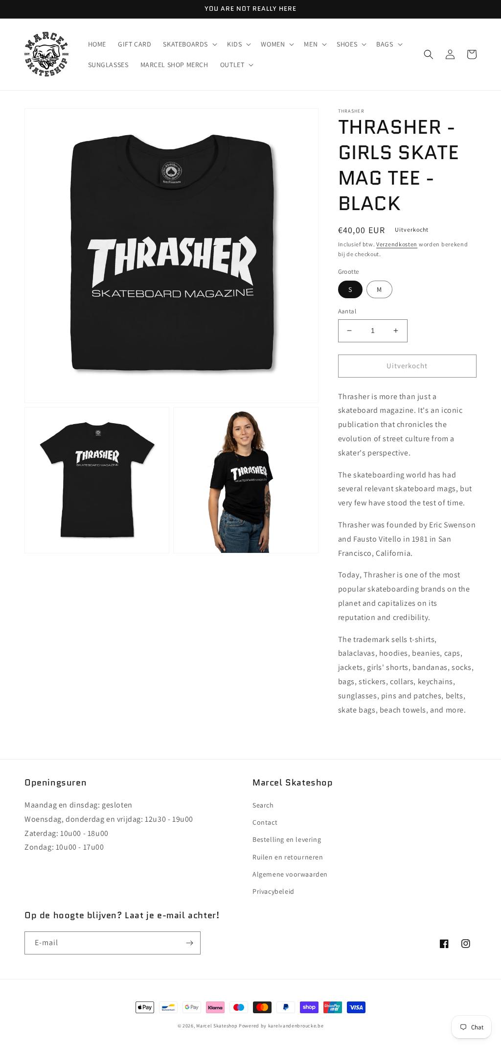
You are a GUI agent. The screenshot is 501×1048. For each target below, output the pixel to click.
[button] (189, 44)
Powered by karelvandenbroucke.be (281, 1026)
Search (263, 805)
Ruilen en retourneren (287, 857)
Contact (264, 822)
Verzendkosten (396, 244)
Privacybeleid (273, 891)
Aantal (347, 311)
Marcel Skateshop (216, 1026)
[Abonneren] (189, 942)
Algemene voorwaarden (290, 874)
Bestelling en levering (286, 839)
